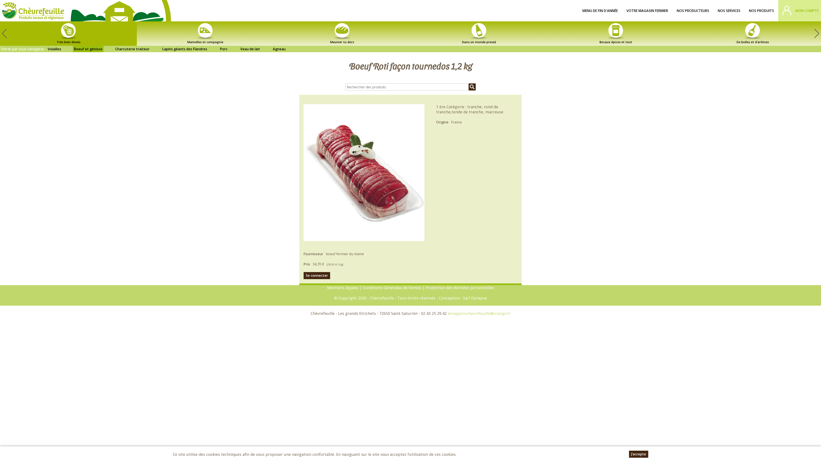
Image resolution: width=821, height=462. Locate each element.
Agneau (279, 49)
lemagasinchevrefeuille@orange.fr (479, 313)
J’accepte (638, 454)
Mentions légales (342, 287)
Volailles (54, 49)
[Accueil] (33, 10)
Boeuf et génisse (88, 49)
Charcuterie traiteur (132, 49)
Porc (223, 49)
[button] (816, 33)
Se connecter (317, 275)
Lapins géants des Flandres (184, 49)
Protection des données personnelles (459, 287)
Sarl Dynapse (475, 298)
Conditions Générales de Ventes (392, 287)
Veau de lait (250, 49)
